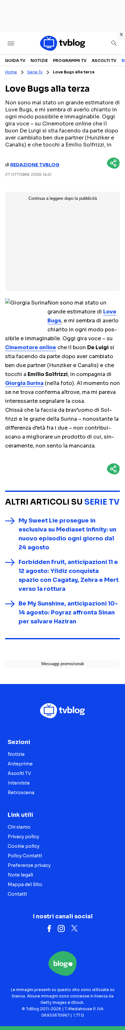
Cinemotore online (30, 347)
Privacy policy (23, 836)
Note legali (20, 875)
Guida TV (15, 60)
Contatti (17, 894)
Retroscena (21, 792)
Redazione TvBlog (34, 165)
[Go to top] (112, 1009)
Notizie (39, 60)
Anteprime (20, 764)
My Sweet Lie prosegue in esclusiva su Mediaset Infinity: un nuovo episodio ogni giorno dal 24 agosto (67, 534)
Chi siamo (19, 827)
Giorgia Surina (24, 383)
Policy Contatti (25, 856)
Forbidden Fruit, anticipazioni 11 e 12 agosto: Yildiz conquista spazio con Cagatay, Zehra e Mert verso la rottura (69, 575)
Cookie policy (23, 846)
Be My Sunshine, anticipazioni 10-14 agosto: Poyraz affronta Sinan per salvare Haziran (68, 612)
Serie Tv (35, 72)
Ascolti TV (104, 60)
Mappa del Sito (25, 884)
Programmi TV (70, 60)
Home (11, 72)
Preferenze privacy (29, 865)
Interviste (19, 783)
